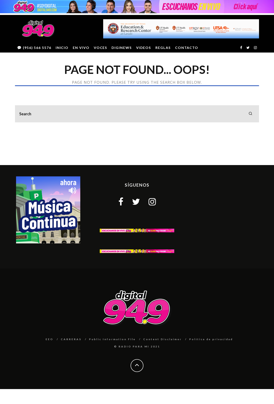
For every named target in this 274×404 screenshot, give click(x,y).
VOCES (100, 47)
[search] (250, 113)
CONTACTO (186, 47)
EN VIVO (81, 47)
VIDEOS (143, 47)
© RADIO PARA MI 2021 (137, 346)
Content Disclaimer (162, 339)
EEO (49, 339)
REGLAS (163, 47)
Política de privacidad (211, 339)
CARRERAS (71, 339)
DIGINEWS (122, 47)
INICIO (62, 47)
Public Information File (112, 339)
